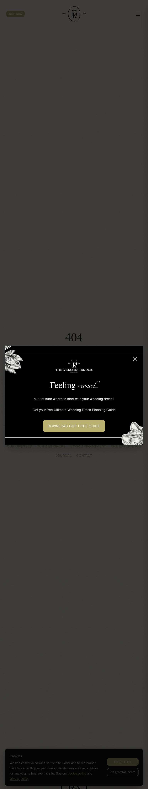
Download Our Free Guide (74, 426)
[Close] (135, 359)
